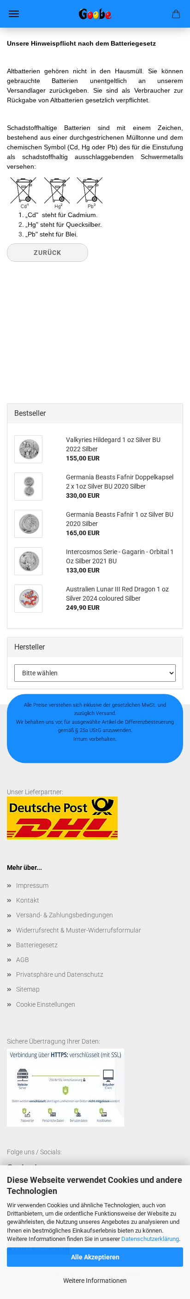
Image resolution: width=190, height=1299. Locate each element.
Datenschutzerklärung (150, 1238)
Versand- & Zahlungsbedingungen (64, 915)
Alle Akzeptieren (95, 1257)
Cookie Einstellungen (45, 1004)
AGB (22, 959)
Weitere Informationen (95, 1280)
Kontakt (27, 900)
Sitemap (28, 989)
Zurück (47, 252)
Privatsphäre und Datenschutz (59, 974)
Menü (14, 14)
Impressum (32, 885)
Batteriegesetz (37, 945)
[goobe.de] (95, 14)
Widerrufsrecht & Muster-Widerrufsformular (78, 930)
